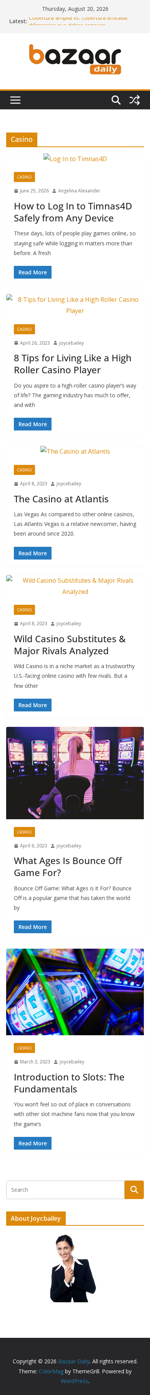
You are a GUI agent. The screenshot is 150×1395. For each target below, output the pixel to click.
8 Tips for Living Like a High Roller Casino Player (73, 363)
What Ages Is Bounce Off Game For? (68, 866)
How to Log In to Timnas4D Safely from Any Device (73, 211)
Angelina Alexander (79, 190)
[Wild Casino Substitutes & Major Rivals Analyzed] (75, 586)
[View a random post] (134, 100)
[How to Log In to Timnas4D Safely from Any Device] (75, 159)
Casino (24, 177)
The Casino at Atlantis (61, 498)
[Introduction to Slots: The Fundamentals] (75, 992)
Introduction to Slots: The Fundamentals (69, 1082)
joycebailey (71, 343)
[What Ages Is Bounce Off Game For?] (75, 773)
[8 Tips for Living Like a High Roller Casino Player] (75, 305)
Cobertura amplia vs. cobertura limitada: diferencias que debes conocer (78, 24)
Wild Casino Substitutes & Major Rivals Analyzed (70, 644)
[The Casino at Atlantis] (75, 451)
